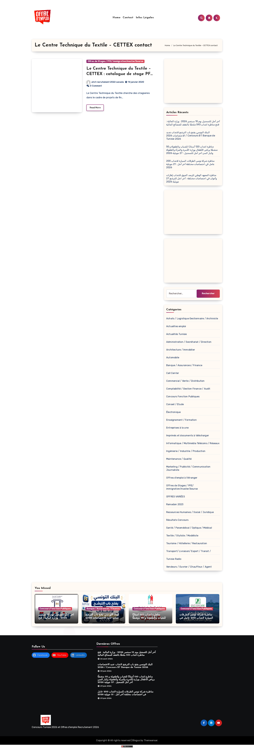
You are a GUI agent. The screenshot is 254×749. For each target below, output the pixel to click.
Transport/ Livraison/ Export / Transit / (188, 551)
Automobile (172, 357)
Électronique (173, 412)
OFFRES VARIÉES (175, 496)
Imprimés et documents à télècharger (187, 435)
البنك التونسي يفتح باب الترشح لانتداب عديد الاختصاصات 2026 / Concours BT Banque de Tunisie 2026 (190, 135)
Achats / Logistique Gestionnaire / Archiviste (192, 318)
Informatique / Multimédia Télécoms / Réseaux (192, 443)
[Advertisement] (193, 81)
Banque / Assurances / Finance (184, 365)
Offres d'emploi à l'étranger (181, 477)
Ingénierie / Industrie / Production (185, 451)
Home (116, 17)
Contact (128, 17)
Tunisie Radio (173, 559)
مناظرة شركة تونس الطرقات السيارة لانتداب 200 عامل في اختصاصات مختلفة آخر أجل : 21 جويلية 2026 (190, 164)
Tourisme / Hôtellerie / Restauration (186, 543)
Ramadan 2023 (174, 504)
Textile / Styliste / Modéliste (182, 535)
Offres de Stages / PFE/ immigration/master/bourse (115, 61)
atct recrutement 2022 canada (107, 82)
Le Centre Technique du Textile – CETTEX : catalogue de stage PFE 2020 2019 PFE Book (119, 74)
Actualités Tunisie (176, 334)
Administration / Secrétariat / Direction (188, 342)
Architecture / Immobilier (180, 349)
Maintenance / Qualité (179, 458)
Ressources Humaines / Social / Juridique (190, 512)
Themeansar (150, 740)
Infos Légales (145, 17)
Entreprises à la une (177, 427)
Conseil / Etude (175, 404)
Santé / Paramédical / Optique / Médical (189, 527)
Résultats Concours (177, 520)
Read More (95, 107)
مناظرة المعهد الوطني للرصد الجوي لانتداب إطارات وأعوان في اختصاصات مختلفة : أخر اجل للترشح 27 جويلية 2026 (191, 178)
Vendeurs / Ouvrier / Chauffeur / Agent (189, 566)
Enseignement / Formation (181, 419)
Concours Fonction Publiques (182, 396)
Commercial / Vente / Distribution (185, 381)
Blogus (136, 740)
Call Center (172, 373)
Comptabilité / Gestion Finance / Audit (188, 388)
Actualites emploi (176, 326)
